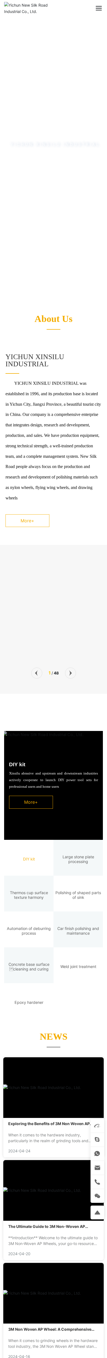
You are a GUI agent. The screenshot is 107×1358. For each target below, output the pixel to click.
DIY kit (17, 764)
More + (13, 629)
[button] (52, 292)
